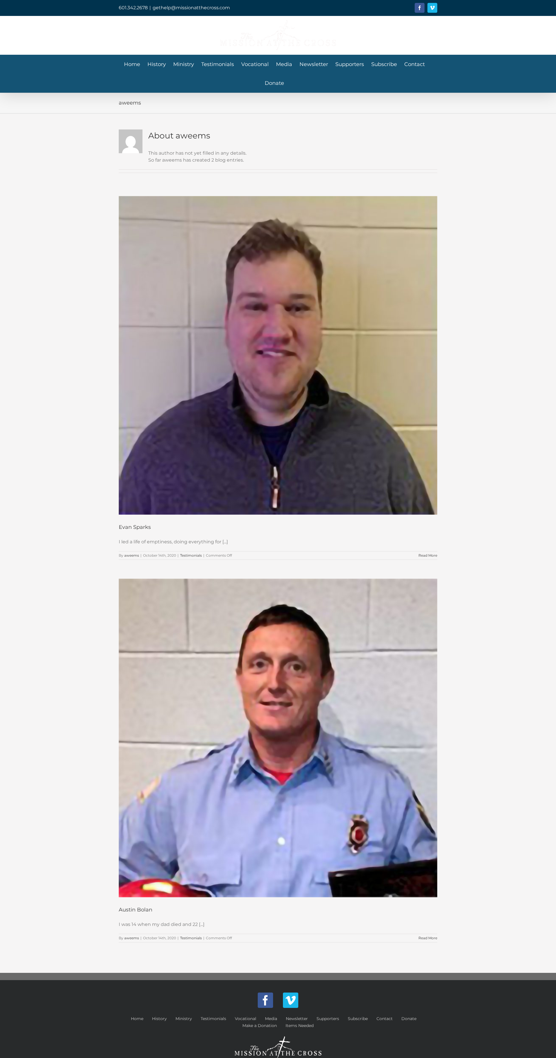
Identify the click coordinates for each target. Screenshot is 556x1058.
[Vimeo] (290, 1000)
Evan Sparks (135, 527)
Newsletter (297, 1018)
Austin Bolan (135, 910)
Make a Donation (259, 1025)
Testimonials (191, 555)
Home (137, 1018)
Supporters (328, 1018)
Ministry (183, 1018)
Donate (408, 1018)
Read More (427, 555)
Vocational (245, 1018)
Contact (384, 1018)
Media (271, 1018)
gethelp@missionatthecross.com (191, 7)
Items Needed (300, 1025)
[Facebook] (265, 1000)
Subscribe (358, 1018)
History (159, 1018)
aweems (131, 555)
